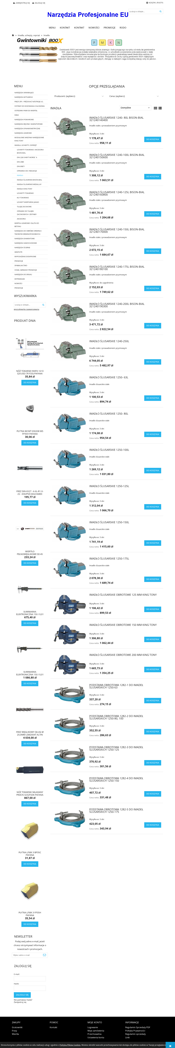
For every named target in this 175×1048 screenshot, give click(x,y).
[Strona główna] (87, 13)
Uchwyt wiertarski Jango (28, 202)
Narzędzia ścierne (22, 247)
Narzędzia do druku (23, 274)
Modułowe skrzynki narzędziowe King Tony (29, 139)
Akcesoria (21, 219)
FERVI (16, 115)
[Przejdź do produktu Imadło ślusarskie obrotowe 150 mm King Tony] (69, 634)
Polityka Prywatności (135, 1030)
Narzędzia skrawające (24, 92)
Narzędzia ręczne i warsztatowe (28, 124)
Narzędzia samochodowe (25, 243)
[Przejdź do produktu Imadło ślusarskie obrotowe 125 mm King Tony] (69, 604)
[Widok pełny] (160, 108)
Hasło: (16, 983)
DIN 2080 (20, 162)
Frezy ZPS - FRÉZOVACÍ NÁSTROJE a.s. (28, 101)
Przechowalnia (94, 1034)
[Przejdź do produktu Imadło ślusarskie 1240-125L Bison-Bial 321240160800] (69, 201)
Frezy (14, 1030)
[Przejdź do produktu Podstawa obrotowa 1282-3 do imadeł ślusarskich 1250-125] (69, 756)
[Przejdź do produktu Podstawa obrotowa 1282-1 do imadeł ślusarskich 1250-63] (69, 694)
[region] (87, 72)
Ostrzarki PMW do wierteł (25, 110)
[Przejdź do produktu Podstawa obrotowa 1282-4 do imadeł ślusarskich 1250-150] (69, 787)
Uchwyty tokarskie (25, 193)
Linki (127, 1037)
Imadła (20, 175)
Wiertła (15, 1034)
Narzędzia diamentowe (24, 238)
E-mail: (17, 974)
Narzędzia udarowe (23, 133)
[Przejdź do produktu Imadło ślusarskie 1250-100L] (69, 459)
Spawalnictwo (20, 265)
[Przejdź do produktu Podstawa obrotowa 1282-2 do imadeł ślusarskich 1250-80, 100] (69, 725)
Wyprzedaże (19, 279)
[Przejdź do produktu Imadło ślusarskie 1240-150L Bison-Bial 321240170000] (69, 238)
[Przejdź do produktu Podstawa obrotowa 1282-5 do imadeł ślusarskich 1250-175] (69, 818)
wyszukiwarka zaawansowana (26, 309)
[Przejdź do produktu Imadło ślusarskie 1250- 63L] (69, 386)
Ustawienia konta (96, 1037)
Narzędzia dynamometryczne (27, 128)
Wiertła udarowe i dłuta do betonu (26, 225)
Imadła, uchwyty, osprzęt (25, 145)
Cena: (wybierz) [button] (117, 96)
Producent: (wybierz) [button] (64, 96)
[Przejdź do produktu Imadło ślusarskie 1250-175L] (69, 567)
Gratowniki (17, 1027)
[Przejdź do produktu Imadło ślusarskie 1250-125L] (69, 495)
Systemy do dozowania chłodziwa (29, 106)
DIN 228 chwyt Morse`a (27, 157)
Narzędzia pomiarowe (24, 119)
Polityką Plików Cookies (70, 1045)
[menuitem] (52, 28)
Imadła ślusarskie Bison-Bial (29, 180)
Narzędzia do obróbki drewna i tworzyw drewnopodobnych (28, 232)
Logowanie (93, 1027)
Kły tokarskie (23, 197)
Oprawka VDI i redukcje (27, 171)
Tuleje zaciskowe (24, 206)
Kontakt (53, 1027)
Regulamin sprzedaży (135, 1034)
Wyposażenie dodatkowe (25, 256)
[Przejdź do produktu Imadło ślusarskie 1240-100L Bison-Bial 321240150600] (69, 164)
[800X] (87, 50)
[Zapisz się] (44, 955)
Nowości (18, 283)
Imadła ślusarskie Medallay (29, 184)
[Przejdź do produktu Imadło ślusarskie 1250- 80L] (69, 422)
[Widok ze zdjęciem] (155, 108)
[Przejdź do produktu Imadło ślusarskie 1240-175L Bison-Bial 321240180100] (69, 275)
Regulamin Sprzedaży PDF (137, 1027)
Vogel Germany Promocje (25, 270)
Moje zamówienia (96, 1030)
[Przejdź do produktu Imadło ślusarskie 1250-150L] (69, 531)
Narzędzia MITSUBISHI (23, 97)
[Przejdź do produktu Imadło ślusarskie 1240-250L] (69, 350)
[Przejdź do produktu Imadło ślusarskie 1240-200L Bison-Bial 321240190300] (69, 313)
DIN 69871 (21, 166)
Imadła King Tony (24, 189)
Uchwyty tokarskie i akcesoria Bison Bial (30, 151)
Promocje (18, 261)
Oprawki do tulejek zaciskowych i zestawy (27, 212)
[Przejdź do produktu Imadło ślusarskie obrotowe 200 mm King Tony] (69, 664)
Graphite (18, 252)
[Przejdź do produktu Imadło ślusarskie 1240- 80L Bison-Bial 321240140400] (69, 126)
